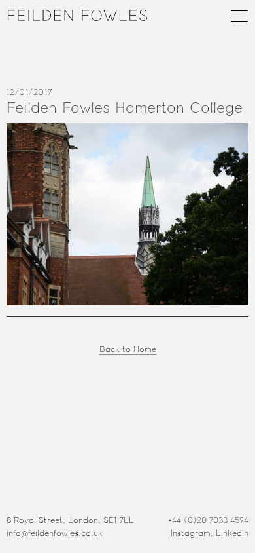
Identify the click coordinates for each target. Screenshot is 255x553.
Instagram (191, 533)
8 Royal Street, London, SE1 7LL (70, 520)
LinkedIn (232, 533)
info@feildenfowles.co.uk (55, 533)
